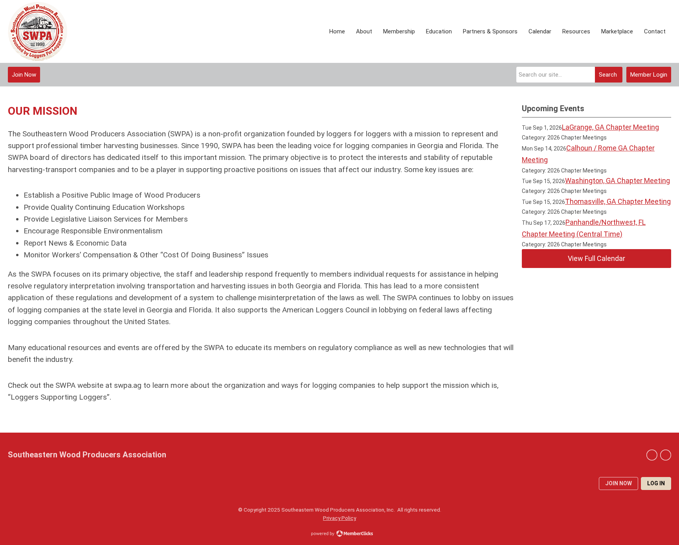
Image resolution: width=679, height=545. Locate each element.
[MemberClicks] (37, 31)
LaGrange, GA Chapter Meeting (610, 127)
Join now (618, 483)
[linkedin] (651, 455)
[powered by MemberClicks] (339, 534)
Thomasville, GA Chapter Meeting (618, 201)
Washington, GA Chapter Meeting (617, 180)
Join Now (24, 74)
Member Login (648, 74)
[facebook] (665, 455)
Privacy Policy (339, 518)
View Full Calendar (596, 258)
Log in (656, 483)
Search (608, 74)
